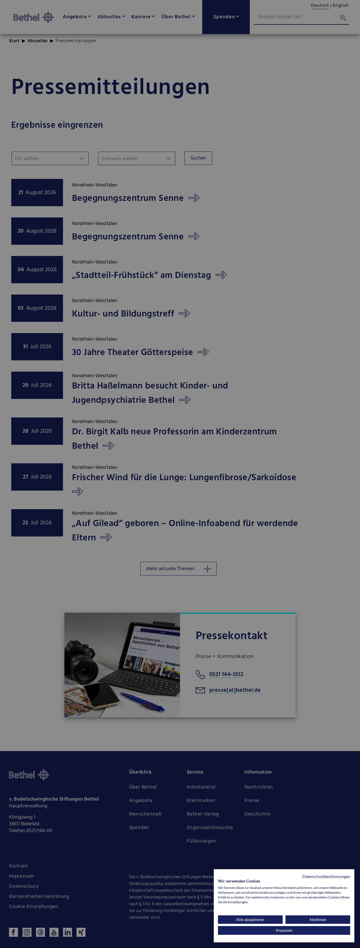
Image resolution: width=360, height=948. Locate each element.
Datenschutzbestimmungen (326, 876)
